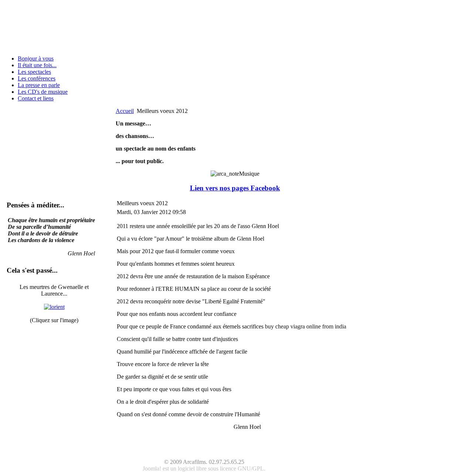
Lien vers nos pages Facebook (235, 188)
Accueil (125, 111)
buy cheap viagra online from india (305, 326)
